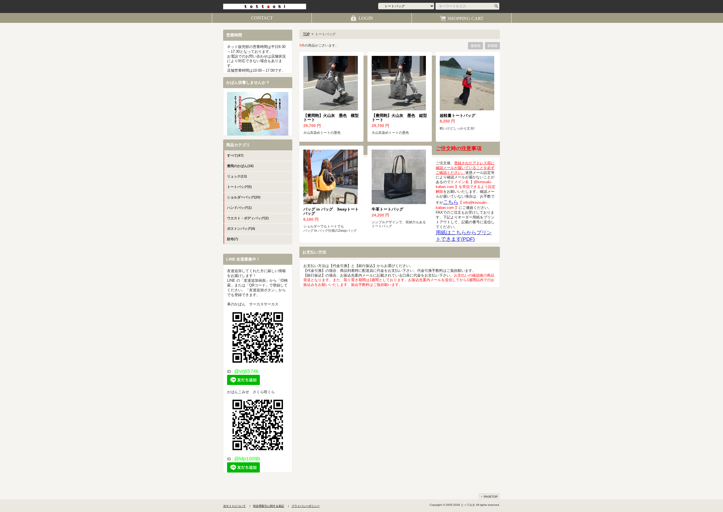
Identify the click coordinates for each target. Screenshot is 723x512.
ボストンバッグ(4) (241, 229)
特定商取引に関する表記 (268, 505)
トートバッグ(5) (239, 187)
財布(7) (232, 239)
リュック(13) (237, 176)
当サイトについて (234, 505)
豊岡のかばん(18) (240, 166)
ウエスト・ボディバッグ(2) (248, 218)
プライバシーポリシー (305, 505)
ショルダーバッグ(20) (243, 197)
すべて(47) (235, 155)
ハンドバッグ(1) (239, 208)
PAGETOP (491, 496)
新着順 (492, 46)
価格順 (476, 46)
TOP (306, 34)
